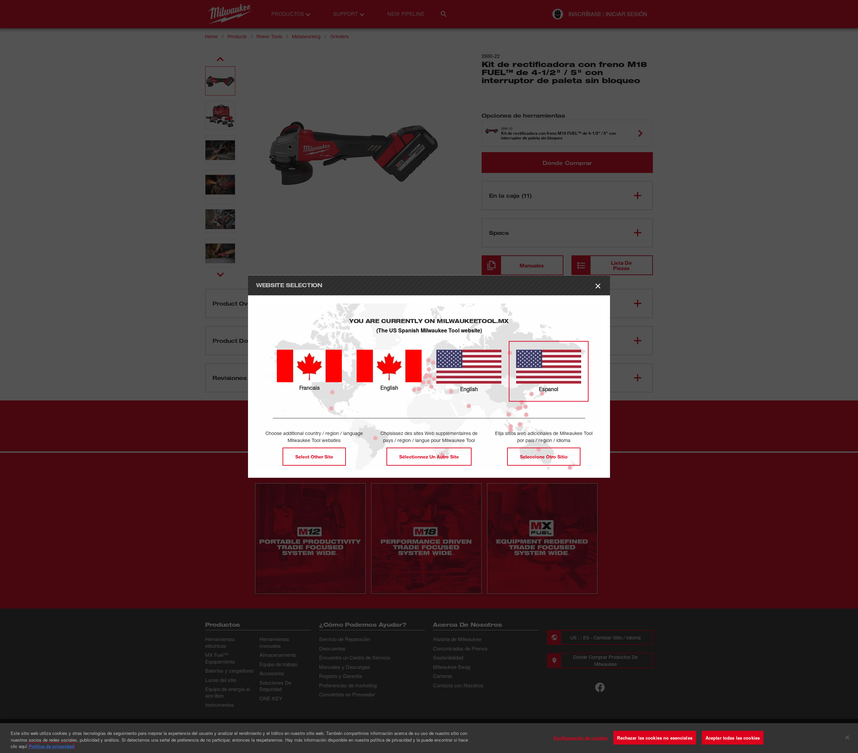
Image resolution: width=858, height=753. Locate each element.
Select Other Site (314, 456)
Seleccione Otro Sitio (544, 456)
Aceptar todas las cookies (733, 737)
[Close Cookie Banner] (847, 737)
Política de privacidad (51, 746)
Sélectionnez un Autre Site (429, 456)
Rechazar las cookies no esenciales (654, 737)
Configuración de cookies (580, 737)
